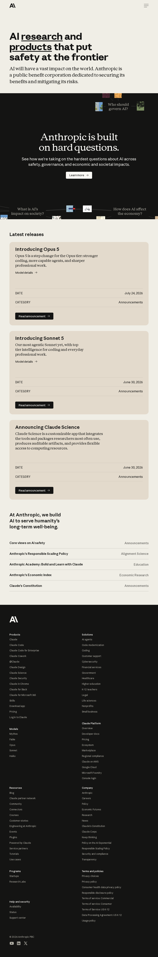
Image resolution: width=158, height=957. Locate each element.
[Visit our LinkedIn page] (18, 943)
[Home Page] (23, 5)
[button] (146, 5)
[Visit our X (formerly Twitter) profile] (25, 943)
